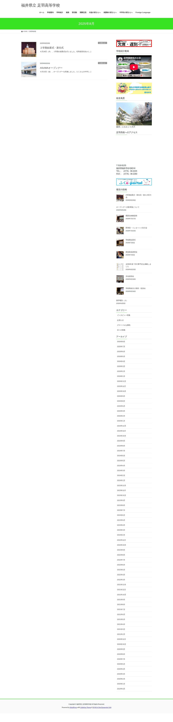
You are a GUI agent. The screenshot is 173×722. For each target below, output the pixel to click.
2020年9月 (121, 649)
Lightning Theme (85, 707)
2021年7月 (121, 609)
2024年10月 (121, 436)
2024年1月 (121, 480)
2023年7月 (121, 510)
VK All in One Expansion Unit (102, 707)
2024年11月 (121, 431)
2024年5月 (121, 461)
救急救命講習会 (131, 252)
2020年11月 (121, 639)
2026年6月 (121, 351)
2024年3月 (121, 470)
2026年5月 (121, 356)
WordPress (73, 707)
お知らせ (102, 43)
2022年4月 (121, 575)
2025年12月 (121, 381)
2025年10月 (121, 391)
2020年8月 (121, 654)
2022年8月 (121, 555)
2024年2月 (121, 475)
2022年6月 (121, 565)
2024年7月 (121, 451)
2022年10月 (121, 545)
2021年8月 (121, 604)
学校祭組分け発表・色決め (135, 288)
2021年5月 (121, 619)
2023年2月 (121, 535)
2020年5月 (121, 664)
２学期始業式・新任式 (52, 47)
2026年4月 (121, 361)
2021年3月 (121, 629)
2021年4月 (121, 624)
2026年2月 (121, 371)
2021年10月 (121, 595)
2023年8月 (121, 505)
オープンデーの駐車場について (127, 207)
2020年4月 (121, 669)
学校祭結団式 (131, 240)
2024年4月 (121, 465)
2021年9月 (121, 599)
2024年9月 (121, 441)
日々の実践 (121, 330)
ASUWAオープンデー (51, 68)
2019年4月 (121, 689)
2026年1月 (121, 376)
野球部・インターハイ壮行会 (136, 228)
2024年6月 (121, 456)
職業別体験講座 (131, 216)
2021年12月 (121, 585)
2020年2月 (121, 679)
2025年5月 (121, 406)
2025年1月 (121, 421)
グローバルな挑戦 (123, 325)
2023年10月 (121, 495)
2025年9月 (121, 396)
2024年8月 (121, 446)
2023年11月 (121, 490)
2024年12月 (121, 426)
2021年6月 (121, 614)
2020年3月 (121, 674)
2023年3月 (121, 530)
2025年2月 (121, 416)
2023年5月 (121, 520)
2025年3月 (121, 411)
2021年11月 (121, 590)
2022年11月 (121, 540)
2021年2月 (121, 634)
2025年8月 (121, 401)
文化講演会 (130, 276)
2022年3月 (121, 580)
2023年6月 (121, 515)
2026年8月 (121, 341)
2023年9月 (121, 500)
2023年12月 (121, 485)
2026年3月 (121, 366)
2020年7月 (121, 659)
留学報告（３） (122, 300)
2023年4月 (121, 525)
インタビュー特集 (123, 315)
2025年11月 (121, 386)
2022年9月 (121, 550)
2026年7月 (121, 346)
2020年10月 (121, 644)
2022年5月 (121, 570)
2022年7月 (121, 560)
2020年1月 (121, 684)
